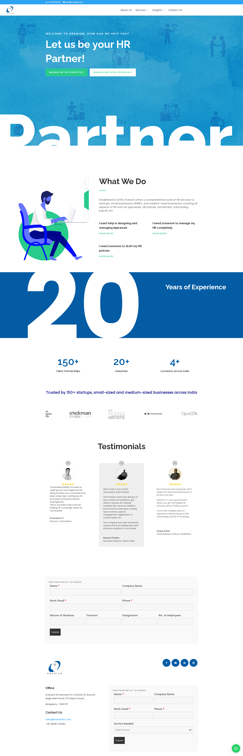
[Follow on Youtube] (175, 663)
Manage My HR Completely (66, 72)
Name (54, 585)
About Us (126, 10)
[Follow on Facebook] (166, 663)
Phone (127, 600)
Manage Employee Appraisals (112, 72)
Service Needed (123, 723)
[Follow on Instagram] (193, 663)
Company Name (132, 585)
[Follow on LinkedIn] (184, 663)
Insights (157, 10)
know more (106, 256)
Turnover (92, 615)
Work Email (58, 600)
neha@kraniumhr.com (58, 719)
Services (141, 10)
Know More (106, 233)
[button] (236, 748)
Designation (130, 615)
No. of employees (169, 615)
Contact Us (175, 10)
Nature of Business (62, 615)
